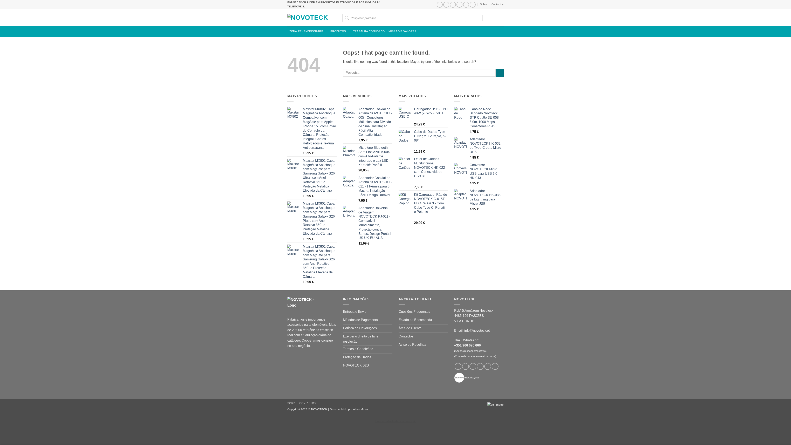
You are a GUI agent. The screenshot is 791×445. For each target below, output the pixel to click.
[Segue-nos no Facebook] (440, 5)
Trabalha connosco (369, 31)
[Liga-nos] (466, 5)
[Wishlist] (477, 17)
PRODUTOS (338, 31)
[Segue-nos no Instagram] (446, 5)
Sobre (483, 4)
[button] (488, 17)
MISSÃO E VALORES (402, 31)
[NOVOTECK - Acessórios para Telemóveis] (308, 18)
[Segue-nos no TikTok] (453, 5)
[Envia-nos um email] (459, 5)
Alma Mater (360, 409)
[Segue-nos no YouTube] (473, 5)
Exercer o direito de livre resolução (395, 421)
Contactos (497, 4)
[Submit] (500, 73)
